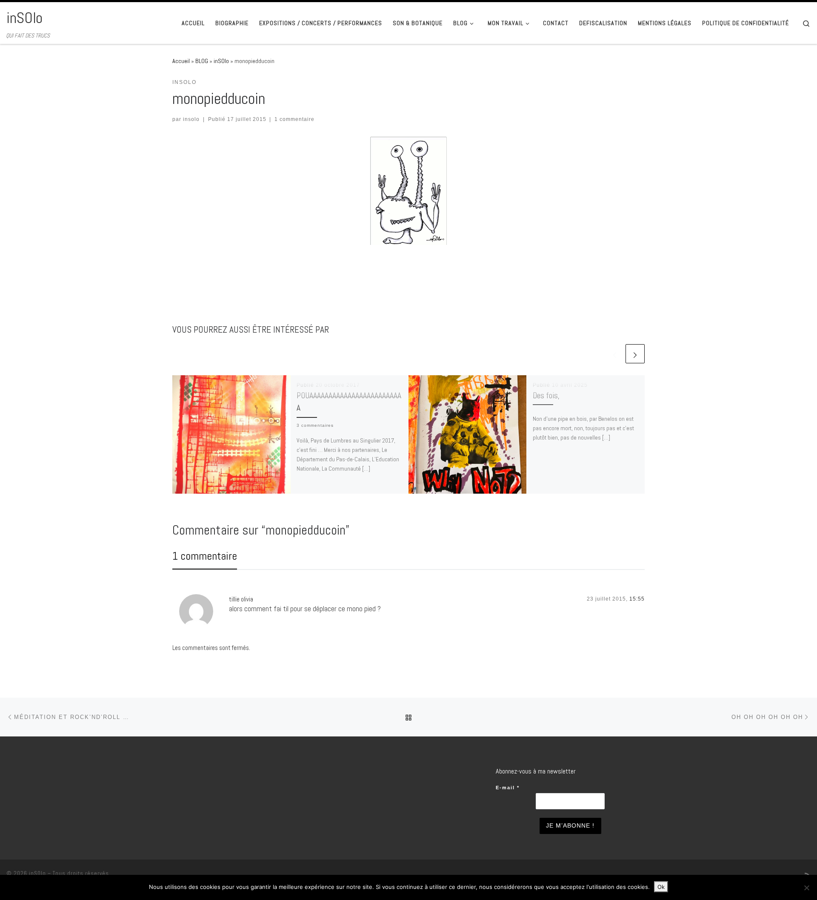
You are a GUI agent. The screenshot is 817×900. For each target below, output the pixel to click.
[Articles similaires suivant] (635, 353)
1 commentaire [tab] (204, 556)
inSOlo (221, 61)
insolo (191, 119)
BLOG (201, 61)
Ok (661, 886)
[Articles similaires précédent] (614, 353)
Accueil (181, 61)
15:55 (637, 599)
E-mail (508, 787)
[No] (806, 887)
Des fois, (546, 395)
